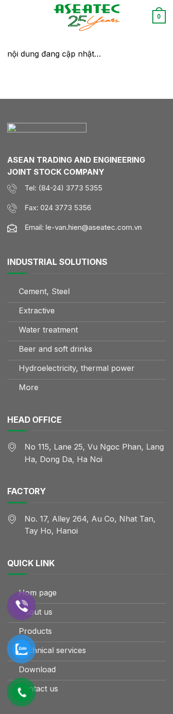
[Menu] (13, 16)
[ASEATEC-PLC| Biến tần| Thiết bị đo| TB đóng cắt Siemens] (86, 17)
